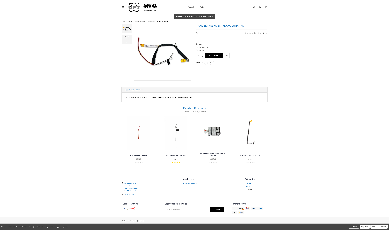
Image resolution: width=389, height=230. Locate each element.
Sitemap (141, 221)
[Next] (267, 111)
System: (199, 44)
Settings (354, 227)
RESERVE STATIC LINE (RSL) (250, 155)
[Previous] (263, 111)
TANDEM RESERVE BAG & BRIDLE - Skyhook (213, 154)
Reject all (364, 227)
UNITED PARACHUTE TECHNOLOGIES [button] (194, 16)
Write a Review (262, 33)
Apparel (191, 7)
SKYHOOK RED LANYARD (138, 155)
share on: (199, 63)
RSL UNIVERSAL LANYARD (176, 155)
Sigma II (201, 50)
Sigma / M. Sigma (204, 47)
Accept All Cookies (379, 227)
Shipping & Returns (191, 183)
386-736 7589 (129, 194)
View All (249, 189)
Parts (202, 7)
